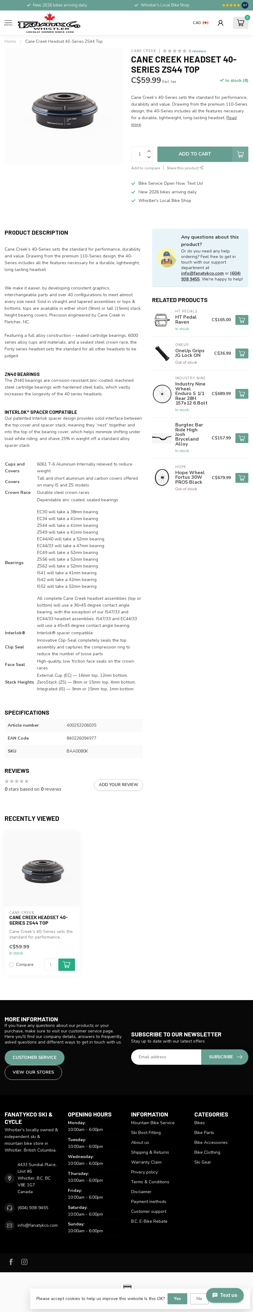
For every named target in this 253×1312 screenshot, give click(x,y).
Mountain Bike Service (153, 1123)
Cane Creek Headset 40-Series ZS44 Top (64, 41)
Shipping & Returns (150, 1152)
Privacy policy (144, 1172)
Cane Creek (143, 51)
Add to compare (145, 168)
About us (140, 1142)
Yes (177, 1299)
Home (10, 41)
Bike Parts (204, 1133)
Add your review (118, 785)
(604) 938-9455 (33, 1208)
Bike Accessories (211, 1142)
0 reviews (197, 51)
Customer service (34, 1057)
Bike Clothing (207, 1152)
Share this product (183, 168)
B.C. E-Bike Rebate (149, 1221)
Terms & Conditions (150, 1182)
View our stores (33, 1072)
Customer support (148, 1211)
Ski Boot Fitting (146, 1133)
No (199, 1299)
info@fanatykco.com (202, 273)
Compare (25, 964)
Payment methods (148, 1202)
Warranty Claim (146, 1162)
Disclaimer (141, 1192)
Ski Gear (202, 1162)
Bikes (199, 1123)
